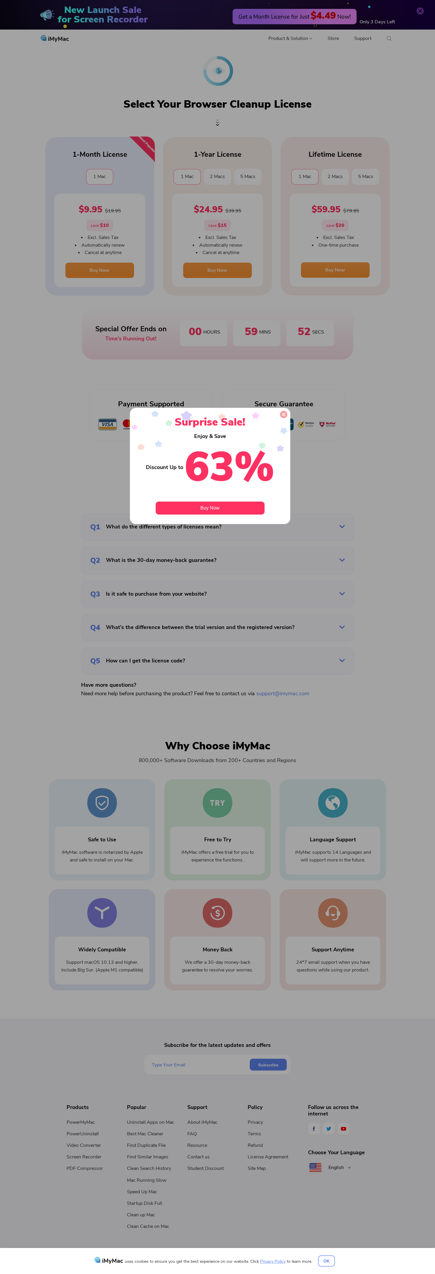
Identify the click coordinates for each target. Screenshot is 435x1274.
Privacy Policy (273, 1261)
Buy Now (210, 507)
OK (326, 1261)
